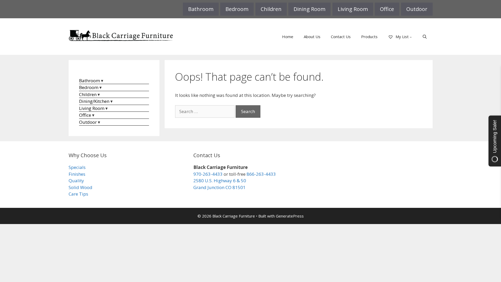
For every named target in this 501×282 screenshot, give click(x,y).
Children (271, 9)
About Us (312, 36)
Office (387, 9)
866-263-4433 (261, 174)
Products (369, 36)
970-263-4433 (208, 174)
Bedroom (236, 9)
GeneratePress (290, 216)
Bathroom (200, 9)
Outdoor (416, 9)
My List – (403, 36)
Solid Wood (80, 187)
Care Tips (78, 194)
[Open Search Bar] (424, 36)
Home (287, 36)
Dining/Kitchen (94, 101)
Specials (77, 167)
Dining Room (309, 9)
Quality (76, 181)
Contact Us (341, 36)
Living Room (353, 9)
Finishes (77, 174)
